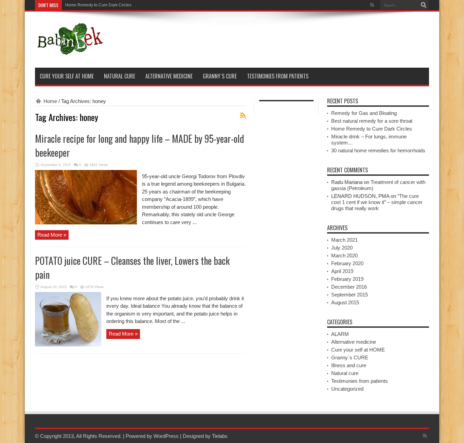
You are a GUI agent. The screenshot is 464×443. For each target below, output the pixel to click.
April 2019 (342, 271)
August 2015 (345, 302)
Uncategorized (347, 389)
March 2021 (344, 240)
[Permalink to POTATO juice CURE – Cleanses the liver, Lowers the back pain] (68, 344)
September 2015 (349, 294)
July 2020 (342, 248)
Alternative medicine (169, 76)
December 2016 (349, 287)
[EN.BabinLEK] (69, 50)
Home (50, 101)
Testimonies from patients (277, 76)
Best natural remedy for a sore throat (371, 121)
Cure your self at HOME (67, 76)
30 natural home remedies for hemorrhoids (378, 150)
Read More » (51, 235)
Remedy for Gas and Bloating (364, 113)
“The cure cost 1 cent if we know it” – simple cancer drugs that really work (377, 202)
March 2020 (344, 255)
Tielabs (220, 436)
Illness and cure (348, 365)
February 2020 (347, 263)
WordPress (166, 436)
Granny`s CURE (220, 76)
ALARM (340, 334)
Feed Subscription (243, 115)
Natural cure (119, 76)
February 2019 (347, 279)
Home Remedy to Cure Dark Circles (98, 5)
